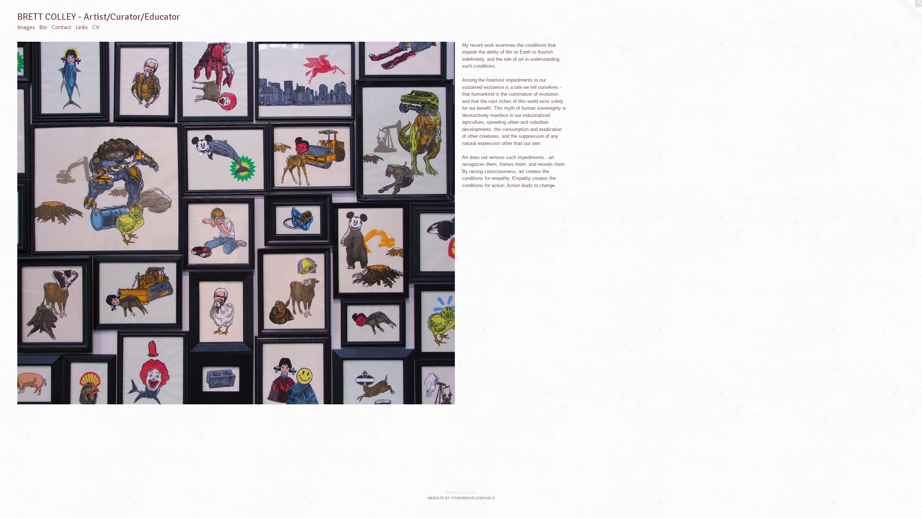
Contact (61, 27)
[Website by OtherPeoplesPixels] (907, 14)
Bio (43, 27)
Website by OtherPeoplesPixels (461, 498)
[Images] (236, 223)
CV (95, 27)
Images (26, 27)
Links (82, 27)
